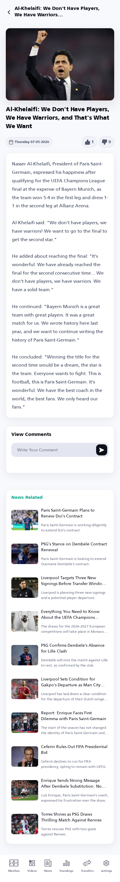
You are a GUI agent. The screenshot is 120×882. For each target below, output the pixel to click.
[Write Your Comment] (101, 449)
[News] (9, 12)
